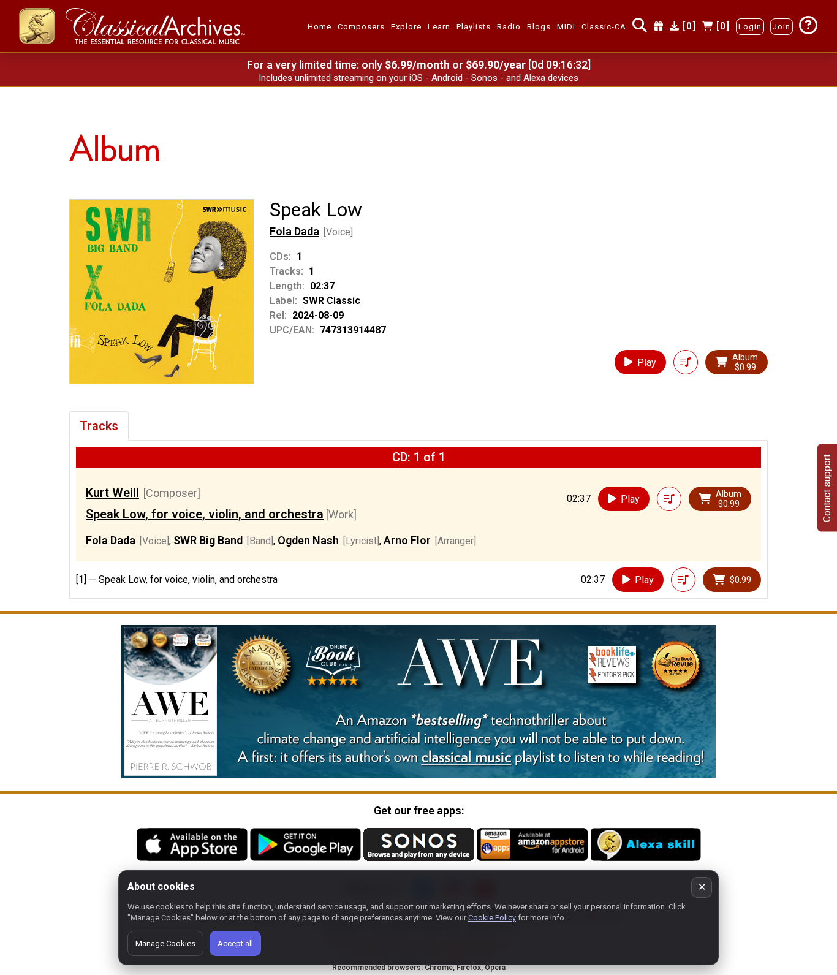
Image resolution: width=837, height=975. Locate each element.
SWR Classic (331, 300)
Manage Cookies (165, 943)
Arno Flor (407, 540)
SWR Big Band (208, 540)
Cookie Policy (492, 917)
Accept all (235, 943)
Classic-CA (603, 26)
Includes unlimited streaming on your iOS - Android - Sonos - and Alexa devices (418, 77)
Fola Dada (294, 231)
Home (319, 26)
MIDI (566, 26)
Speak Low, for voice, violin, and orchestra (205, 514)
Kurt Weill (112, 492)
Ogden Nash (308, 540)
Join (781, 26)
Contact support (827, 487)
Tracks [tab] (99, 426)
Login (750, 26)
